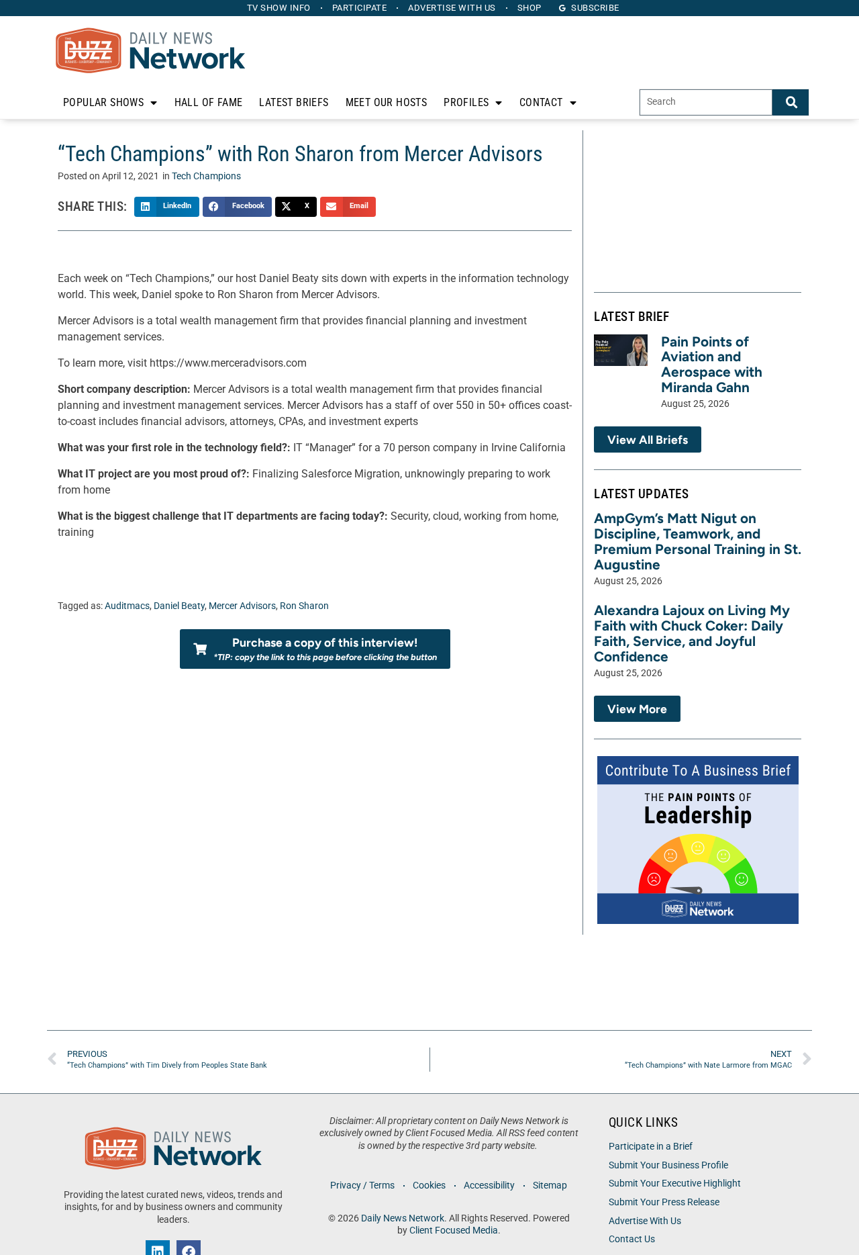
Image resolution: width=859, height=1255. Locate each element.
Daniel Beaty (179, 606)
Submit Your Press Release (664, 1202)
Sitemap (550, 1185)
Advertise (452, 8)
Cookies (429, 1185)
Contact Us (632, 1239)
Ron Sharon (304, 606)
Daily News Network (402, 1218)
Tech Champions (206, 176)
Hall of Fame (208, 102)
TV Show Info (279, 8)
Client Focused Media (453, 1230)
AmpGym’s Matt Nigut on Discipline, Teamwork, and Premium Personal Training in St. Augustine (697, 541)
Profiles (466, 102)
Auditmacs (127, 606)
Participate (359, 8)
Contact (541, 102)
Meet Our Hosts (386, 102)
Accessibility (489, 1185)
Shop (529, 8)
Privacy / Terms (362, 1185)
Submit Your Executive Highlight (675, 1183)
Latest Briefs (293, 102)
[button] (166, 207)
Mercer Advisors (242, 606)
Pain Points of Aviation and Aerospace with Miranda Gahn (711, 364)
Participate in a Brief (651, 1146)
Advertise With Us (645, 1221)
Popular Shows (103, 102)
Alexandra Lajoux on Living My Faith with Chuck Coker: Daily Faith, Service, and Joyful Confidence (692, 633)
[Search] (790, 102)
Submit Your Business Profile (668, 1165)
